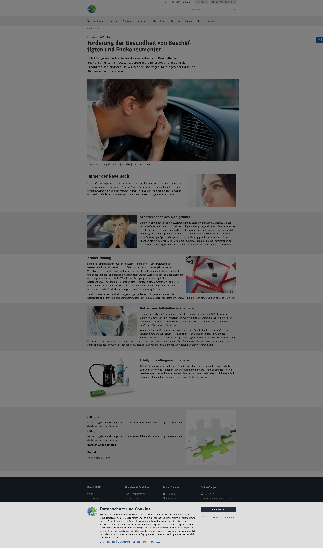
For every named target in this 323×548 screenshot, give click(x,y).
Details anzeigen (107, 541)
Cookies (136, 541)
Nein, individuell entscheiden (218, 517)
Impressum (148, 541)
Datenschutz (124, 541)
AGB (158, 541)
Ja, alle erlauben (218, 509)
